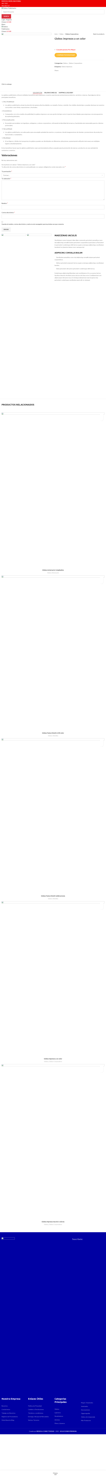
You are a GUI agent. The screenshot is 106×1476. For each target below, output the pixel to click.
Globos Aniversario (53, 573)
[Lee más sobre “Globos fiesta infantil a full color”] (101, 582)
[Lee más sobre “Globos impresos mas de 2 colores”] (101, 1070)
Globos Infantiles (53, 736)
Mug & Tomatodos (87, 1403)
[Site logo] (9, 8)
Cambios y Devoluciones (36, 1409)
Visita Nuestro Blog (8, 1420)
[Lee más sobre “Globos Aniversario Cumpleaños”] (101, 419)
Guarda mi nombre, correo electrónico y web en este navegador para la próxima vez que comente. (33, 224)
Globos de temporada (88, 1417)
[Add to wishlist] (101, 415)
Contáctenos (6, 1409)
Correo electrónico (8, 212)
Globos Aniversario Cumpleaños (53, 570)
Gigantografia (85, 1413)
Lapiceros (58, 1413)
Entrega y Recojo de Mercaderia (38, 1416)
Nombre (5, 203)
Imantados (84, 1406)
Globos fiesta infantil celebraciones (53, 896)
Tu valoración (6, 178)
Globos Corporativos (71, 34)
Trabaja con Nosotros (8, 1413)
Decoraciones (85, 1410)
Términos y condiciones (35, 1413)
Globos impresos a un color (53, 1059)
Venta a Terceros (33, 1420)
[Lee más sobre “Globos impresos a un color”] (101, 908)
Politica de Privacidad (35, 1406)
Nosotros (5, 1406)
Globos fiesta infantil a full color (53, 733)
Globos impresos (66, 66)
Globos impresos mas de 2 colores (53, 1222)
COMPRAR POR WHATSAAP (66, 55)
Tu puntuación (7, 171)
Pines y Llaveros (60, 1423)
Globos (61, 34)
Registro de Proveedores (10, 1416)
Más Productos (86, 1420)
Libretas (57, 1420)
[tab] (37, 93)
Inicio (56, 34)
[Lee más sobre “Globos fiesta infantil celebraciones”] (101, 745)
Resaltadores (59, 1416)
